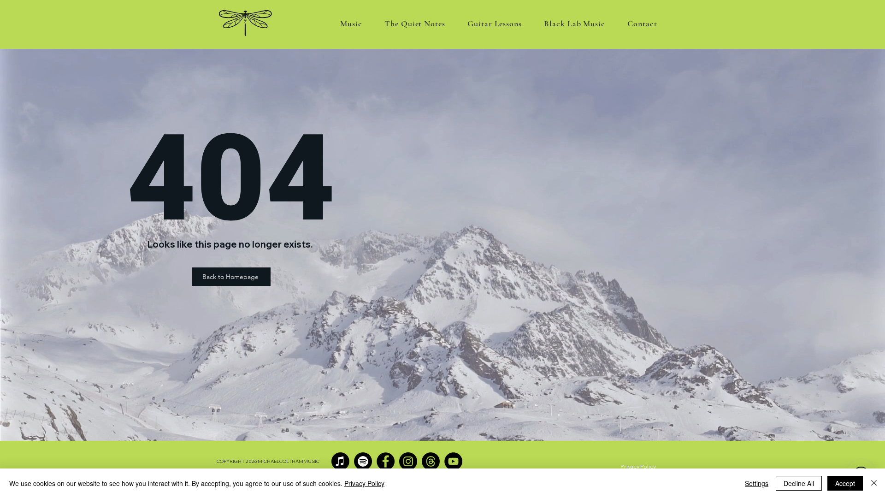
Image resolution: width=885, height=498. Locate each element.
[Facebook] (386, 461)
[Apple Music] (340, 461)
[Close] (873, 483)
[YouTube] (453, 461)
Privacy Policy (364, 483)
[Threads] (431, 461)
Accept (845, 483)
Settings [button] (756, 483)
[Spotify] (363, 461)
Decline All (799, 483)
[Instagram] (408, 461)
